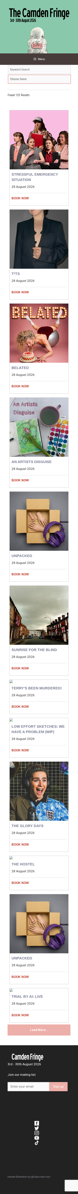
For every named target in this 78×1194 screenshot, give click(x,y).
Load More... (39, 1030)
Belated (20, 368)
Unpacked (22, 556)
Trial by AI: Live (27, 997)
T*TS (16, 274)
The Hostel (23, 864)
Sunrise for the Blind (34, 650)
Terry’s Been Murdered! (37, 688)
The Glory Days (28, 826)
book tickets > (39, 198)
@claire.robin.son (40, 1176)
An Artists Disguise (32, 462)
